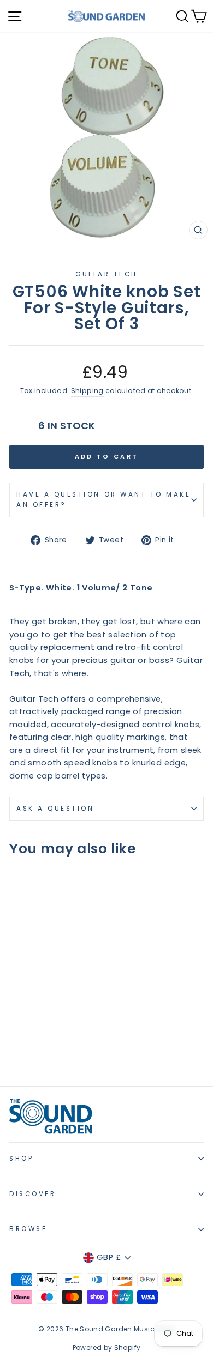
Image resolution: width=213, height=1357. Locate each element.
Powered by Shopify (107, 1347)
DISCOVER (32, 1194)
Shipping (87, 390)
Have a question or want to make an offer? (103, 499)
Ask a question (55, 808)
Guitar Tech (106, 274)
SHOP (21, 1158)
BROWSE (28, 1229)
